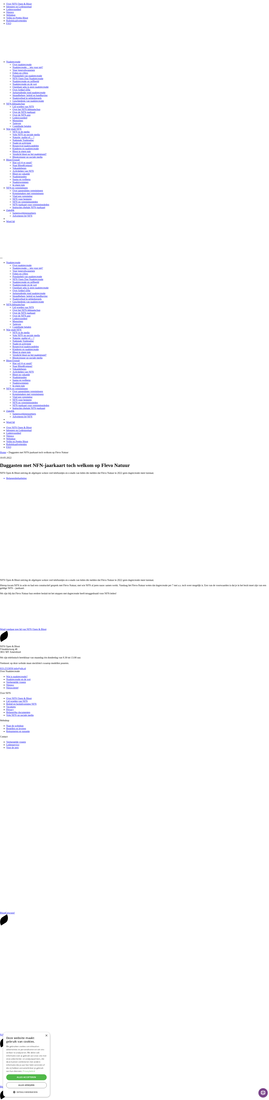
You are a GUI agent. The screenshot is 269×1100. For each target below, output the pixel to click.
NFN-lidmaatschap (15, 103)
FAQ (8, 23)
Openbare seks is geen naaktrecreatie (30, 87)
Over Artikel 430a (21, 89)
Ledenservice (12, 744)
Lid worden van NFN (23, 106)
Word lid (10, 221)
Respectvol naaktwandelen (25, 145)
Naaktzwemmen (20, 182)
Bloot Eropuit (13, 159)
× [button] (46, 1035)
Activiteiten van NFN (23, 171)
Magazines (17, 120)
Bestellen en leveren (16, 728)
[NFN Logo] (46, 56)
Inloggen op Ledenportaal (19, 6)
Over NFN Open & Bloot (19, 3)
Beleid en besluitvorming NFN (21, 704)
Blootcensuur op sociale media (27, 157)
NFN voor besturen (22, 199)
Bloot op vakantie (21, 173)
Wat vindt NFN (13, 129)
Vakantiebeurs (19, 168)
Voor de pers (12, 747)
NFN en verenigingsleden (25, 201)
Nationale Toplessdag (23, 140)
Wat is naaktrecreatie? (17, 676)
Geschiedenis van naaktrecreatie (28, 101)
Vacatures (11, 706)
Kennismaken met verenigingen (28, 193)
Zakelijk (10, 210)
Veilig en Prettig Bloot (17, 17)
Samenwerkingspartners (24, 213)
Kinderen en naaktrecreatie (25, 148)
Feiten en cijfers (20, 73)
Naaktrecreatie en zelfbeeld (25, 81)
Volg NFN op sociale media (26, 134)
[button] (26, 1092)
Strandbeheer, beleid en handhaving (29, 95)
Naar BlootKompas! (22, 165)
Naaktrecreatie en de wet (24, 84)
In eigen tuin (18, 185)
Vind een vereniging (22, 196)
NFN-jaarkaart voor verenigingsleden (30, 204)
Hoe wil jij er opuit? (22, 162)
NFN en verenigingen (17, 187)
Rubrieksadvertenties (16, 20)
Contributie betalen (21, 126)
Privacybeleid (29, 1071)
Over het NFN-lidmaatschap (26, 109)
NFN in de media (21, 131)
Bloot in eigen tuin (21, 151)
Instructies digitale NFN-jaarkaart (28, 207)
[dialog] (26, 1064)
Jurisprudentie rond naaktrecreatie (28, 92)
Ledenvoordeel (13, 9)
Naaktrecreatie (13, 61)
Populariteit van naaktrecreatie (27, 75)
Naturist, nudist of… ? (23, 137)
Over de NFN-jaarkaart (23, 112)
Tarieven (16, 123)
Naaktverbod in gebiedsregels (27, 98)
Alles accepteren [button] (26, 1077)
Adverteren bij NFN (22, 215)
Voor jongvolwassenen (23, 70)
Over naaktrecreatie (22, 64)
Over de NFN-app (21, 115)
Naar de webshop (15, 725)
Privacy (10, 709)
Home (3, 452)
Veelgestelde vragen (16, 682)
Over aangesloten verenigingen (27, 190)
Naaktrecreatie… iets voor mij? (27, 67)
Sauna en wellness (21, 179)
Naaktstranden (19, 176)
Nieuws (10, 12)
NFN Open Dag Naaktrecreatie (27, 78)
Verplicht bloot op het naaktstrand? (29, 154)
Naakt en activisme (21, 143)
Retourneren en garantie (18, 731)
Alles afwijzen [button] (26, 1085)
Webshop (10, 15)
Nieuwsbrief (12, 687)
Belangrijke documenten (18, 712)
